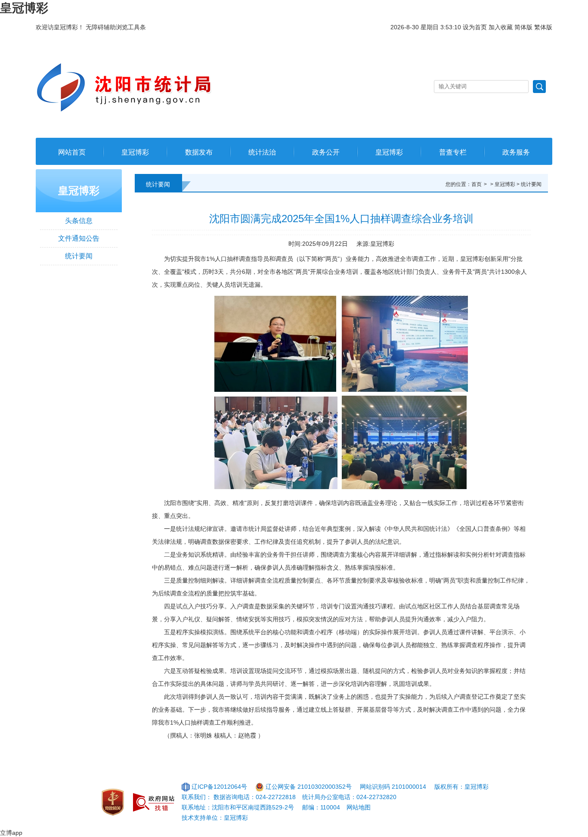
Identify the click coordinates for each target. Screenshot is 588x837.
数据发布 (199, 152)
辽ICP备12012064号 (219, 786)
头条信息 (79, 220)
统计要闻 (79, 256)
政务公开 (326, 152)
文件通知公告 (78, 238)
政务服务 (516, 152)
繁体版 (543, 27)
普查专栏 (453, 152)
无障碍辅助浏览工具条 (116, 27)
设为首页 (475, 27)
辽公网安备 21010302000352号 (309, 786)
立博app (11, 832)
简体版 (523, 27)
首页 (476, 184)
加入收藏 (501, 27)
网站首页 (72, 152)
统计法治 (262, 152)
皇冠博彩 (24, 8)
